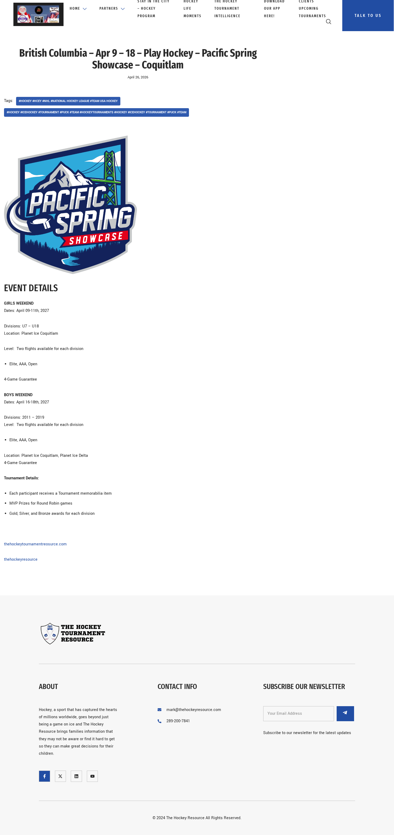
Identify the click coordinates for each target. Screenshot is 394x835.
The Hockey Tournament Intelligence (227, 8)
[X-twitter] (60, 776)
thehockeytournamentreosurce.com (35, 544)
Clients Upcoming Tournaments (312, 8)
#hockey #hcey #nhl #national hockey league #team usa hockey (68, 101)
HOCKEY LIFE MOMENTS (193, 8)
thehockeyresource (21, 559)
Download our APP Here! (274, 8)
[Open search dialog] (329, 22)
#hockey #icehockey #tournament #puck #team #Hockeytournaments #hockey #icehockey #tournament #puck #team (96, 112)
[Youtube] (92, 776)
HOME (75, 8)
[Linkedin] (76, 776)
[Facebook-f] (44, 776)
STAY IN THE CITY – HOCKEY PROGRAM (153, 8)
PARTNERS (108, 8)
